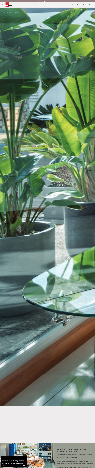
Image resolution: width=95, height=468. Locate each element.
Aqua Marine (16, 12)
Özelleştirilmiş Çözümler (76, 4)
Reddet (24, 465)
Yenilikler (85, 4)
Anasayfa (4, 12)
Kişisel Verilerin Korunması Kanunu (14, 463)
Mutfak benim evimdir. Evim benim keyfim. (47, 1)
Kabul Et (3, 465)
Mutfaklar (66, 4)
